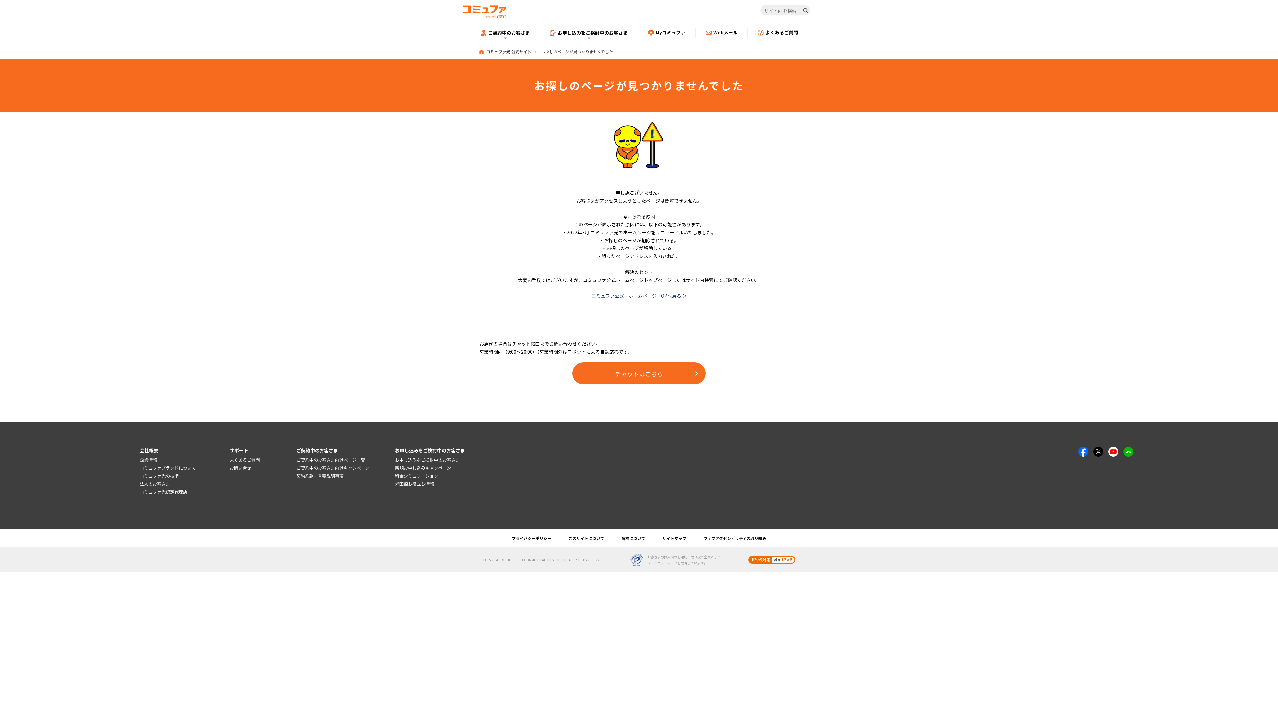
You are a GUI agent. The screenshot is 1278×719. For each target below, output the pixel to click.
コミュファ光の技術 (159, 476)
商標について (633, 538)
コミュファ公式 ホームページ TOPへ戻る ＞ (639, 295)
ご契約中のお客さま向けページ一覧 (330, 460)
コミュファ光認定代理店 (163, 492)
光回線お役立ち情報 (414, 484)
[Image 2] (1098, 450)
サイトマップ (674, 538)
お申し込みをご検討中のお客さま (427, 460)
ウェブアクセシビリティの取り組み (734, 538)
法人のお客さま (155, 484)
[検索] (806, 11)
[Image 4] (1113, 450)
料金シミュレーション (416, 476)
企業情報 (148, 460)
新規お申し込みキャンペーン (423, 468)
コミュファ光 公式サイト (508, 51)
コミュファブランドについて (168, 468)
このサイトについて (586, 538)
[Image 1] (639, 125)
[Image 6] (1128, 450)
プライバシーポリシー (531, 538)
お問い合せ (240, 468)
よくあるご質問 (245, 460)
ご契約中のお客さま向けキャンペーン (332, 468)
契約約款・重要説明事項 (320, 476)
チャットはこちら (639, 373)
